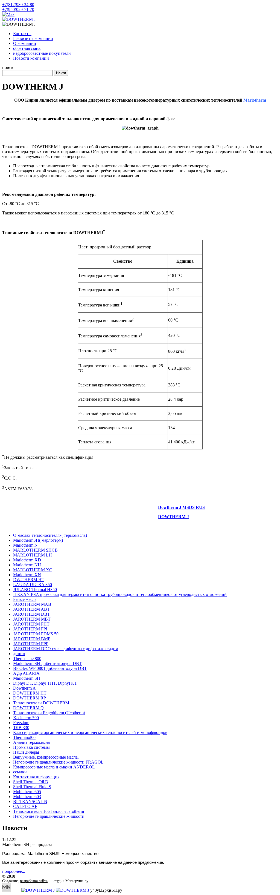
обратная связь (26, 48)
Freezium (21, 722)
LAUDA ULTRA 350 (32, 584)
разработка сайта (34, 881)
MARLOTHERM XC (32, 569)
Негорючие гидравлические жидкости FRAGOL (58, 762)
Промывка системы (31, 747)
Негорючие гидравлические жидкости (48, 816)
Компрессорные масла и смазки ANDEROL (54, 767)
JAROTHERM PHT (31, 624)
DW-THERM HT (28, 579)
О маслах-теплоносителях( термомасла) (50, 535)
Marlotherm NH (27, 565)
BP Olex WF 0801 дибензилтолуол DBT (50, 668)
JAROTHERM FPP (30, 643)
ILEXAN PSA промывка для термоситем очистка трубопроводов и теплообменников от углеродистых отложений (120, 594)
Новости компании (31, 58)
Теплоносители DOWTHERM (41, 703)
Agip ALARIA (26, 673)
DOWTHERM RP (29, 698)
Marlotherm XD (27, 560)
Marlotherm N (25, 545)
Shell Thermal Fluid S (32, 786)
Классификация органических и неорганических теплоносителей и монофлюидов (90, 732)
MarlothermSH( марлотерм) (38, 540)
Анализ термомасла (31, 742)
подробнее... (13, 871)
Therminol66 (24, 737)
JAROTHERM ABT (31, 609)
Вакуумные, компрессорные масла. (46, 757)
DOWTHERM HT (29, 693)
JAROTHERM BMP (31, 638)
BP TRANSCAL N (30, 801)
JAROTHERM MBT (32, 619)
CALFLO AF (25, 806)
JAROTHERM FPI (30, 629)
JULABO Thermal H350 (35, 589)
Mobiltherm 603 (27, 796)
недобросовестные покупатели (42, 53)
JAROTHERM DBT (31, 614)
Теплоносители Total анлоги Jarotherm (48, 811)
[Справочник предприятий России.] (6, 890)
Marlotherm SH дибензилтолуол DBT (47, 663)
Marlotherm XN (27, 574)
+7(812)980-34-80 (18, 4)
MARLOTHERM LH (32, 555)
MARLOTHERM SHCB (35, 550)
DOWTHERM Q (28, 707)
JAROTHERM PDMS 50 (36, 634)
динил (19, 653)
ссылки (20, 772)
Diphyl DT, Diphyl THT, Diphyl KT (45, 683)
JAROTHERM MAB (32, 604)
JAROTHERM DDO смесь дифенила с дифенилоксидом (65, 648)
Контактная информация (36, 776)
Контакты (22, 33)
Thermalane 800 (27, 658)
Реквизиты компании (33, 38)
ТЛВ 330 (21, 727)
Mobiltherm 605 (27, 791)
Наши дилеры (26, 752)
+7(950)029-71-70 (18, 9)
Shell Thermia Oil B (30, 781)
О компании (24, 43)
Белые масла (24, 599)
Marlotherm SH (26, 678)
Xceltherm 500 (26, 717)
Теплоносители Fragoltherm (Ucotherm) (49, 712)
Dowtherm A (24, 688)
